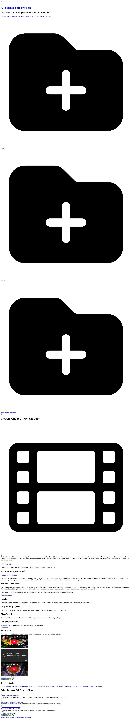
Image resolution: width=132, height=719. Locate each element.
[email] (2, 679)
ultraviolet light (23, 557)
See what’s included (6, 595)
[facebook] (4, 679)
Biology (3, 280)
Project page (4, 627)
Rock (21, 16)
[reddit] (8, 679)
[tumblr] (12, 679)
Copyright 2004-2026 (15, 717)
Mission (6, 717)
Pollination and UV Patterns (9, 575)
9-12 (50, 16)
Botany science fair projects (8, 412)
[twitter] (6, 679)
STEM (18, 16)
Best (30, 16)
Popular (34, 16)
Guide (14, 16)
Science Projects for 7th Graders (72, 686)
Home (2, 717)
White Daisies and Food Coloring (10, 708)
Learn (10, 16)
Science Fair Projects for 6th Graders (52, 686)
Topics (2, 148)
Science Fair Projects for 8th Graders (91, 686)
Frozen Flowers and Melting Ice (10, 695)
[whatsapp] (10, 679)
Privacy (23, 717)
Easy (27, 16)
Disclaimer (28, 717)
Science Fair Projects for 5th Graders (32, 686)
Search (3, 16)
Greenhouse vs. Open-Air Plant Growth (12, 702)
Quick (24, 16)
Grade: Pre (39, 16)
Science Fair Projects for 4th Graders (11, 686)
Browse (7, 16)
